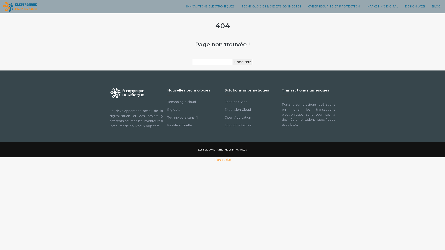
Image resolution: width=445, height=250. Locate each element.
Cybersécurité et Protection (334, 6)
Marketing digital (382, 6)
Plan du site (222, 159)
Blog (436, 6)
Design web (415, 6)
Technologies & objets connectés (271, 6)
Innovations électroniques (210, 6)
